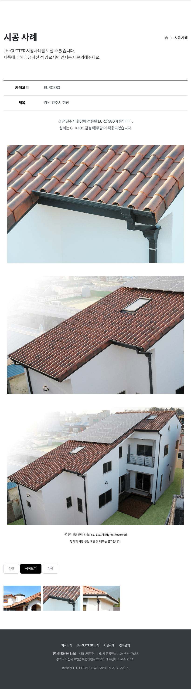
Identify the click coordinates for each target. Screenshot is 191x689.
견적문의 (124, 645)
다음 (50, 569)
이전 (11, 569)
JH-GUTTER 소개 (88, 645)
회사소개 (66, 645)
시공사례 (109, 645)
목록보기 (31, 569)
